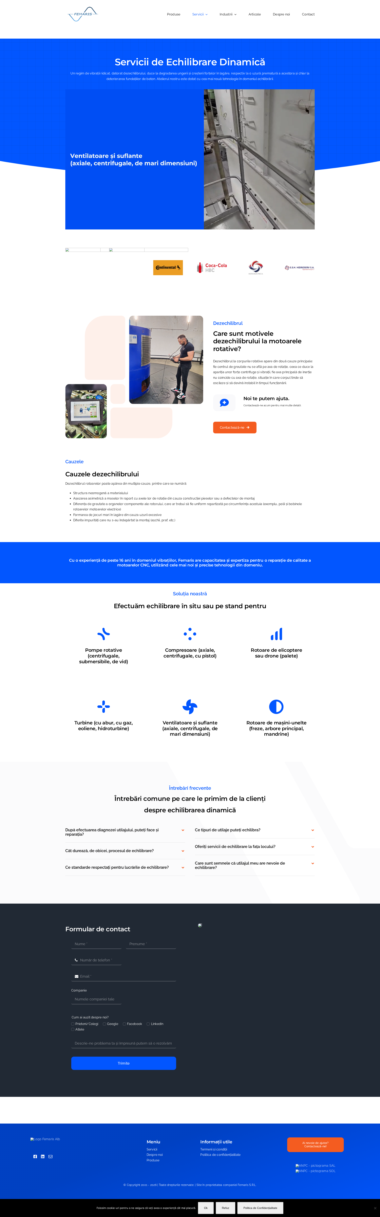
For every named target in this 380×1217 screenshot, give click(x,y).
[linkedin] (43, 1157)
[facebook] (35, 1157)
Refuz (225, 1207)
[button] (125, 832)
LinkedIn (157, 1024)
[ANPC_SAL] (315, 1166)
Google (112, 1024)
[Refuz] (375, 1208)
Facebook (134, 1024)
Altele (79, 1029)
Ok (206, 1207)
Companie (79, 990)
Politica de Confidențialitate (260, 1207)
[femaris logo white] (45, 1139)
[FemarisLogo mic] (82, 7)
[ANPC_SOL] (315, 1171)
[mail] (50, 1157)
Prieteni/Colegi (86, 1024)
